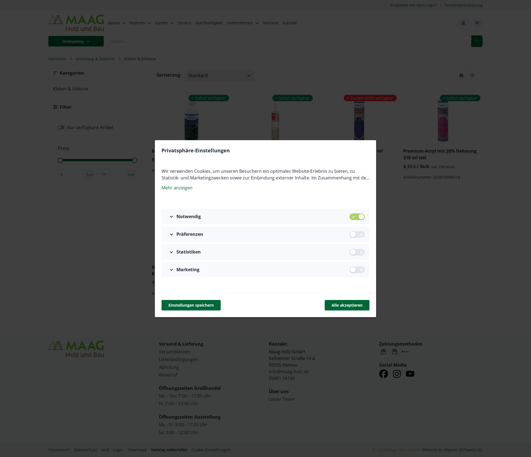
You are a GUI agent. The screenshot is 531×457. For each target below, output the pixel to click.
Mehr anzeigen (177, 188)
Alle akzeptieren (347, 305)
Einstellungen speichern (191, 305)
